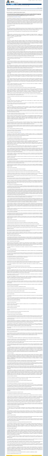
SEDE (21, 4)
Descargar (20, 132)
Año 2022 (15, 5)
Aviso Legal (33, 455)
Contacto (37, 0)
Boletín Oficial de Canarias (14, 2)
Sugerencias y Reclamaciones (38, 455)
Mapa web (33, 0)
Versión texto (40, 0)
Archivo (12, 4)
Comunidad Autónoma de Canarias (8, 2)
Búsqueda (17, 4)
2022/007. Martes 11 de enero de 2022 (23, 5)
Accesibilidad (29, 0)
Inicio (8, 4)
